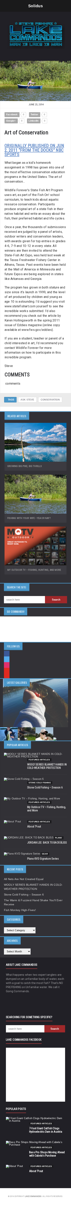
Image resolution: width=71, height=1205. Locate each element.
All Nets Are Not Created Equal (23, 879)
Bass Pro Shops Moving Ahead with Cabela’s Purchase (47, 1154)
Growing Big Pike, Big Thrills (24, 466)
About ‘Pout (34, 826)
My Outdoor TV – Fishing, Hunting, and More (34, 569)
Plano (58, 838)
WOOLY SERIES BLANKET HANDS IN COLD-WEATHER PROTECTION (47, 766)
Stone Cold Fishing (40, 783)
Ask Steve (27, 399)
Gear (45, 854)
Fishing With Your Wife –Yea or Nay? (29, 518)
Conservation (50, 399)
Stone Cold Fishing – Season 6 (45, 787)
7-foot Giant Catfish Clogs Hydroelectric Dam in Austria (45, 1130)
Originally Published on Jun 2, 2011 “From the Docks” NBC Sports (34, 150)
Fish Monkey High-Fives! (20, 910)
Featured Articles (39, 760)
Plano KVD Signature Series (43, 858)
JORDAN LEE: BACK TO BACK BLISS (47, 842)
